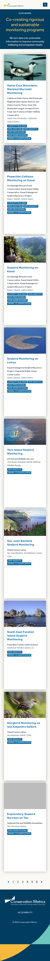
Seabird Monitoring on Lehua (22, 360)
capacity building (17, 126)
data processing (16, 132)
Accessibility (25, 912)
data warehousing (17, 135)
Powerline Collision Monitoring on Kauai (21, 178)
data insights (30, 129)
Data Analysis (15, 129)
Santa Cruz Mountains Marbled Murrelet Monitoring (22, 89)
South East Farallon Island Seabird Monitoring (20, 635)
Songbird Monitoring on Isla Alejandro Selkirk (23, 724)
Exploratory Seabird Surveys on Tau (21, 815)
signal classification (19, 138)
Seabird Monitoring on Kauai (22, 269)
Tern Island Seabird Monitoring (20, 451)
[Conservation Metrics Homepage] (14, 4)
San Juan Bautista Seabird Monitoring (20, 542)
